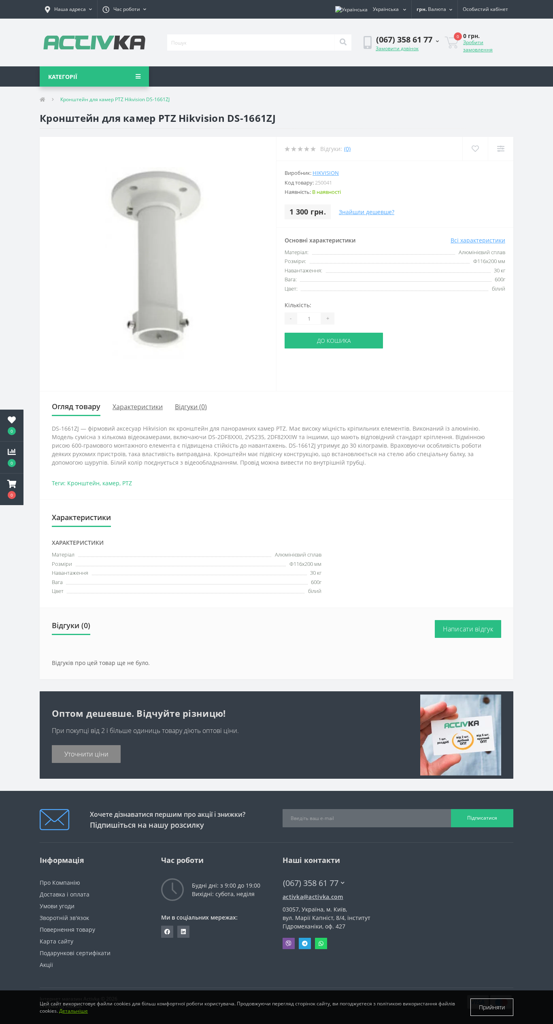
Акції (46, 965)
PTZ (127, 483)
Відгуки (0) (191, 406)
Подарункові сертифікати (75, 953)
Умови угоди (57, 906)
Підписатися (482, 817)
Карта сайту (56, 941)
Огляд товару (76, 406)
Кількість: (298, 305)
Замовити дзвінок (397, 48)
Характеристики (138, 406)
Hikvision (326, 172)
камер (110, 483)
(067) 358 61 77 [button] (310, 883)
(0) (347, 149)
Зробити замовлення (478, 46)
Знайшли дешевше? (366, 212)
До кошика (334, 340)
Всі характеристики (478, 240)
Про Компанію (60, 882)
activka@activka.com (313, 897)
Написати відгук (468, 629)
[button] (68, 9)
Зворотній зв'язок (64, 918)
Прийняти (492, 1007)
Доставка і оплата (64, 894)
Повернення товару (67, 929)
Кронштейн (83, 483)
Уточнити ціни (86, 754)
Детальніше (73, 1010)
